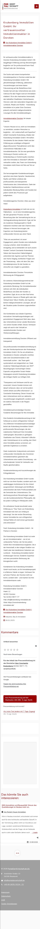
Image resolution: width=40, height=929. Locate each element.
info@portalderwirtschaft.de (14, 880)
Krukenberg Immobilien (11, 209)
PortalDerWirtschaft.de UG (19, 869)
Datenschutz (6, 896)
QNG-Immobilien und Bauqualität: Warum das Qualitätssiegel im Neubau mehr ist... (19, 806)
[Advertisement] (20, 763)
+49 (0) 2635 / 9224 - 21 (14, 884)
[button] (20, 837)
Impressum (5, 892)
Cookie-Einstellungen (9, 904)
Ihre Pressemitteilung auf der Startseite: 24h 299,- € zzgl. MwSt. (19, 699)
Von (14, 812)
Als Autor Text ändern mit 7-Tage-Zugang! (19, 711)
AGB (3, 900)
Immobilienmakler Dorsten (13, 118)
